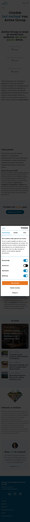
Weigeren (15, 292)
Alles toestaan (15, 283)
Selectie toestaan (15, 288)
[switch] (25, 265)
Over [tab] (24, 232)
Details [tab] (16, 232)
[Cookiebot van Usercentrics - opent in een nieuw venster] (21, 228)
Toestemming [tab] (6, 232)
